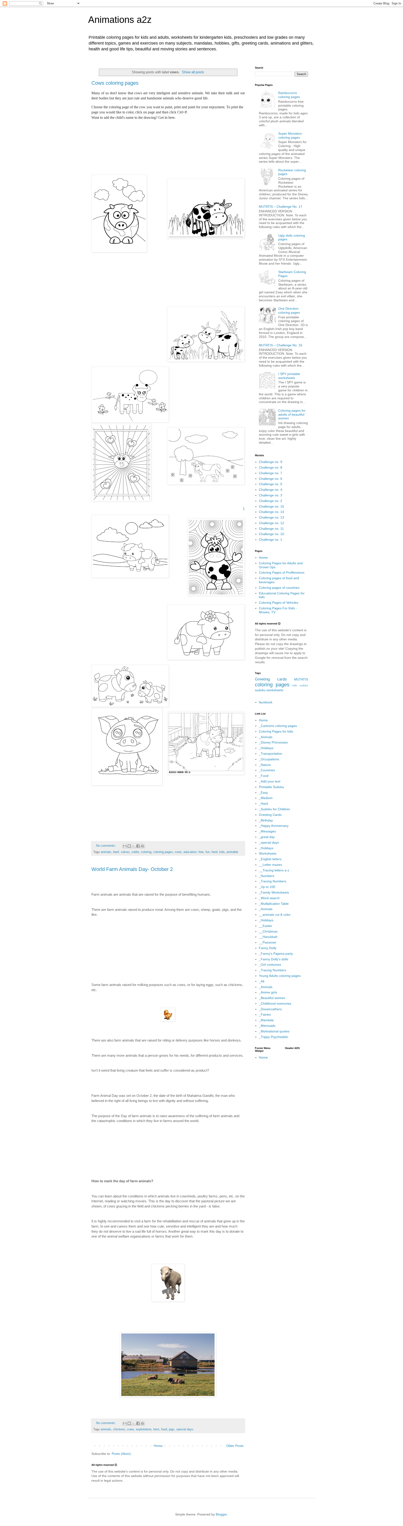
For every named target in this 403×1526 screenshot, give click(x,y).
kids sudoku (300, 685)
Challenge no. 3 (270, 495)
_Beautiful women (272, 998)
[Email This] (124, 846)
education (190, 852)
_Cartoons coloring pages (278, 726)
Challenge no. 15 (271, 506)
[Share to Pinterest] (142, 846)
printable (232, 852)
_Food (263, 776)
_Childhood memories (275, 1003)
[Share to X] (133, 846)
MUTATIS (301, 679)
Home (158, 1446)
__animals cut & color (275, 914)
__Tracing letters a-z (274, 870)
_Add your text (269, 781)
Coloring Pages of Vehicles (278, 602)
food (164, 1429)
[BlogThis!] (129, 846)
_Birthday (266, 820)
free (201, 852)
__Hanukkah (268, 937)
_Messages (267, 831)
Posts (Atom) (121, 1454)
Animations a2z (120, 19)
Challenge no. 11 (271, 528)
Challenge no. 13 (271, 517)
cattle (135, 852)
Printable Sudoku (271, 787)
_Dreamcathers (270, 1009)
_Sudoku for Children (274, 809)
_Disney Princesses (273, 742)
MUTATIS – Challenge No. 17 (280, 206)
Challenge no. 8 (270, 467)
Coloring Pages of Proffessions (281, 572)
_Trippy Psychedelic (273, 1037)
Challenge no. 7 (270, 473)
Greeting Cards (270, 815)
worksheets (275, 690)
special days (184, 1429)
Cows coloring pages (115, 83)
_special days (269, 842)
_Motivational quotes (274, 1031)
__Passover (267, 942)
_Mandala (266, 1020)
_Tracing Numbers (272, 881)
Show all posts (193, 72)
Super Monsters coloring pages (290, 135)
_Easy (263, 792)
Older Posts (234, 1446)
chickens (119, 1429)
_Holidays (266, 748)
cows (178, 852)
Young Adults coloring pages (280, 976)
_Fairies (265, 1014)
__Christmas (268, 931)
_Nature (265, 765)
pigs (171, 1429)
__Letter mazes (270, 864)
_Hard (263, 803)
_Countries (267, 770)
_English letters (270, 859)
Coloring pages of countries (279, 587)
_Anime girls (268, 992)
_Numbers (266, 876)
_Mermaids (267, 1026)
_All (261, 981)
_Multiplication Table (274, 903)
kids (222, 852)
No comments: (106, 845)
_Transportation (270, 753)
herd (214, 852)
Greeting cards (271, 679)
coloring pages (163, 852)
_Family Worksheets (274, 892)
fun (207, 852)
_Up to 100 (267, 887)
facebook (265, 702)
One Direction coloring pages (289, 310)
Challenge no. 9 (270, 462)
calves (125, 852)
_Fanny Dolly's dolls (273, 959)
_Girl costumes (270, 964)
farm (156, 1429)
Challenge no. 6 (270, 479)
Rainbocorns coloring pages (289, 95)
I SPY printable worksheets (289, 376)
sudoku (260, 690)
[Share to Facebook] (138, 846)
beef (116, 852)
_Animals (265, 737)
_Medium (266, 798)
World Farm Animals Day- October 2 (132, 869)
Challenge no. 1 (270, 539)
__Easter (265, 926)
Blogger (221, 1514)
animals (106, 852)
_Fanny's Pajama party (276, 953)
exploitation (143, 1429)
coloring (146, 852)
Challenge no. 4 (270, 489)
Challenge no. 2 (270, 501)
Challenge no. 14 (271, 512)
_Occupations (269, 759)
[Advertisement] (168, 145)
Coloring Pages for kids (276, 731)
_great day (267, 837)
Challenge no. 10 (271, 534)
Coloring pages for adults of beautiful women (292, 414)
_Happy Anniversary (273, 826)
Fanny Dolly (267, 948)
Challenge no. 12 (271, 523)
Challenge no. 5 (270, 484)
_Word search (269, 898)
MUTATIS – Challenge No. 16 (280, 345)
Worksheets (267, 853)
